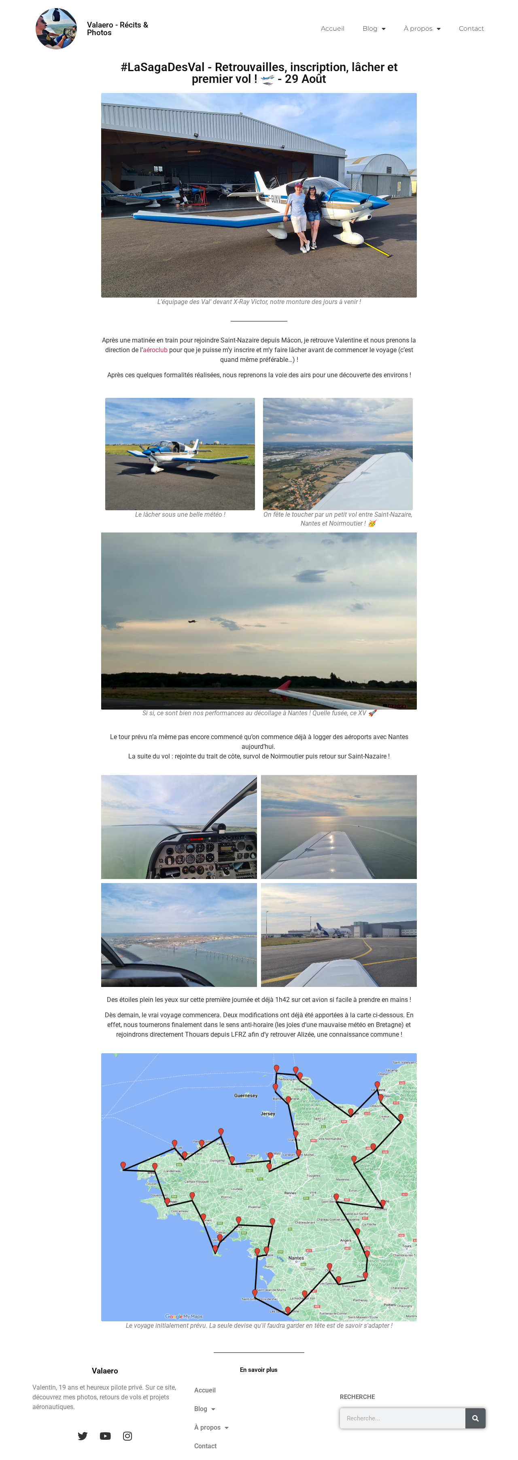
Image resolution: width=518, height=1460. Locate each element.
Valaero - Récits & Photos (117, 28)
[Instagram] (127, 1436)
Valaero (105, 1370)
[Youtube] (105, 1436)
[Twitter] (83, 1436)
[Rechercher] (475, 1418)
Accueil (332, 28)
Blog (370, 28)
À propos (418, 28)
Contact (471, 28)
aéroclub (155, 350)
